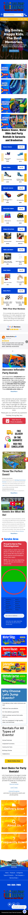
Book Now (14, 867)
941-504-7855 (22, 19)
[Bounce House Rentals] (14, 652)
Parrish (17, 603)
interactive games (14, 791)
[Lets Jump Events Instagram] (18, 904)
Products (12, 872)
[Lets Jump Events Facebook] (9, 904)
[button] (2, 157)
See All (21, 147)
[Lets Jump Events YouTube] (13, 904)
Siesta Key (18, 607)
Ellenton (8, 603)
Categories (19, 872)
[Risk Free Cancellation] (14, 445)
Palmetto (17, 601)
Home (7, 872)
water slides (14, 788)
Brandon (8, 601)
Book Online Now (14, 50)
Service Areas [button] (13, 878)
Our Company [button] (19, 875)
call (3, 485)
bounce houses (14, 784)
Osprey (17, 599)
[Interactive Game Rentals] (14, 667)
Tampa (17, 609)
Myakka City (9, 609)
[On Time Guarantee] (14, 439)
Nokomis (8, 611)
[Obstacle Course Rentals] (14, 679)
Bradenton (8, 599)
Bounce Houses (20, 531)
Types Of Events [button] (8, 875)
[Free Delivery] (14, 432)
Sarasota (17, 605)
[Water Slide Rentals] (14, 640)
